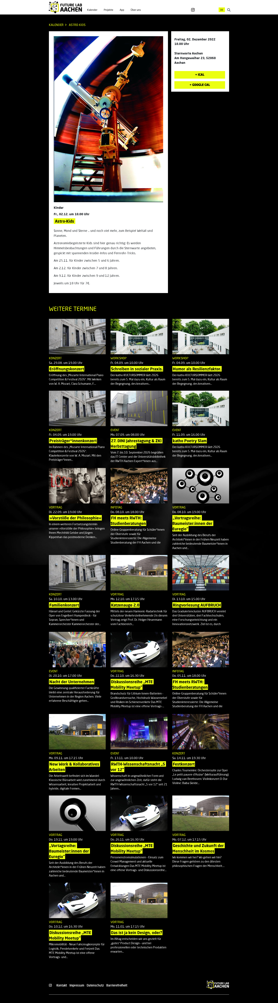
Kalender (92, 9)
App (122, 9)
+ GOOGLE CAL (200, 85)
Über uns (136, 9)
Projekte (108, 9)
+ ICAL (199, 74)
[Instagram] (193, 10)
